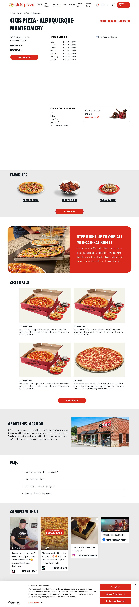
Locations (18, 13)
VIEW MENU (15, 50)
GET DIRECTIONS (91, 117)
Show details (33, 603)
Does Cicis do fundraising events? (38, 493)
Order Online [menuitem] (121, 5)
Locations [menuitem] (56, 5)
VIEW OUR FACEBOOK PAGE (116, 539)
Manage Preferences (114, 594)
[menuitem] (105, 5)
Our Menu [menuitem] (47, 4)
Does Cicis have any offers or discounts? (41, 472)
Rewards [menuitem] (72, 5)
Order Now (69, 211)
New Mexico (26, 13)
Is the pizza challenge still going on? (39, 486)
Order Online (24, 57)
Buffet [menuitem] (40, 5)
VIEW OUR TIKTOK (29, 571)
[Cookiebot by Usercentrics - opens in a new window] (14, 602)
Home (12, 13)
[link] (22, 5)
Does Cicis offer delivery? (35, 479)
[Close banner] (135, 584)
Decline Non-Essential (115, 601)
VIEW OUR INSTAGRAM (88, 555)
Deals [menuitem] (65, 5)
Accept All (115, 587)
